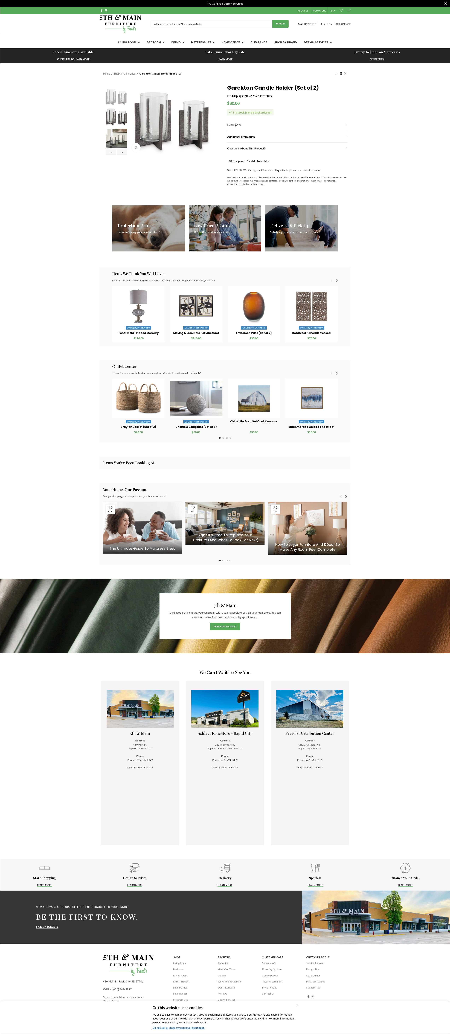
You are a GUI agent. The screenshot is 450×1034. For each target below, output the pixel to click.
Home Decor (180, 993)
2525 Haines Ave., (225, 744)
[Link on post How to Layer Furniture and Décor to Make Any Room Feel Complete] (307, 528)
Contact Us (268, 993)
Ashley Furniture (291, 170)
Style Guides (313, 975)
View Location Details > (140, 767)
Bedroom (154, 42)
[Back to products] (341, 74)
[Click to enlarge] (136, 147)
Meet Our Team (226, 969)
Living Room (127, 42)
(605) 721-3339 (229, 759)
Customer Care (272, 957)
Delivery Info (269, 963)
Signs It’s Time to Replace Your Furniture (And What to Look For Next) (225, 537)
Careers (222, 975)
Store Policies (269, 987)
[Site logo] (120, 23)
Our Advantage (226, 987)
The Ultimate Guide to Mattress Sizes (142, 548)
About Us (224, 957)
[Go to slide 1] (220, 438)
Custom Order (270, 975)
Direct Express (311, 170)
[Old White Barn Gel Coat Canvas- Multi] (254, 398)
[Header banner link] (225, 3)
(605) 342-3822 (144, 759)
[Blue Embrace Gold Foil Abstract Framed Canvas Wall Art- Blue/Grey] (311, 398)
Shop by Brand (285, 42)
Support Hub (313, 987)
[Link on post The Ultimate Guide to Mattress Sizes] (142, 528)
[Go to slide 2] (223, 438)
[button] (111, 152)
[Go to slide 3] (227, 438)
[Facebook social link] (102, 10)
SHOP (176, 957)
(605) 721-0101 (314, 759)
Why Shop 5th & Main (230, 981)
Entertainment (181, 981)
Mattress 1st (201, 42)
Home (106, 73)
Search (280, 23)
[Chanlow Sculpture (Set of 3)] (196, 398)
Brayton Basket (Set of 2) (138, 427)
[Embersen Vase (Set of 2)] (253, 306)
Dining (176, 42)
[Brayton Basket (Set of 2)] (138, 398)
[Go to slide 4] (230, 438)
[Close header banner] (445, 3)
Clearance (259, 42)
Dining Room (180, 975)
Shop (117, 73)
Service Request (315, 963)
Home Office (231, 42)
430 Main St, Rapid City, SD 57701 (123, 981)
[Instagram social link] (106, 10)
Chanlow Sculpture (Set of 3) (196, 427)
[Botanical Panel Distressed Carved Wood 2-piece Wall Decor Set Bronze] (311, 306)
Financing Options (272, 969)
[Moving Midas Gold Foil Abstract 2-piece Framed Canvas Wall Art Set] (196, 306)
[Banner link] (148, 228)
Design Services (316, 42)
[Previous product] (336, 74)
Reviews (222, 993)
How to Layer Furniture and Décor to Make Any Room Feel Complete (307, 547)
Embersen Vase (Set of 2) (254, 333)
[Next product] (345, 74)
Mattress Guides (315, 981)
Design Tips (313, 969)
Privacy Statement (272, 981)
